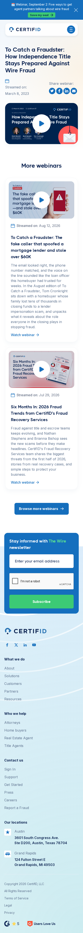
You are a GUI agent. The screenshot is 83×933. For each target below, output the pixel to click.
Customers (13, 683)
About (9, 668)
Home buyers (15, 730)
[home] (25, 30)
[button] (71, 29)
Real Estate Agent (18, 738)
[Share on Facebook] (59, 91)
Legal (8, 905)
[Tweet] (52, 91)
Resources (12, 699)
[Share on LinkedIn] (67, 91)
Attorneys (12, 722)
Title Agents (13, 746)
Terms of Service (16, 898)
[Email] (74, 91)
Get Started (13, 784)
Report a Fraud (16, 808)
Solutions (11, 676)
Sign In (10, 769)
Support (11, 777)
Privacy (9, 912)
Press (8, 792)
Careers (10, 800)
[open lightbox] (41, 123)
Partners (11, 691)
